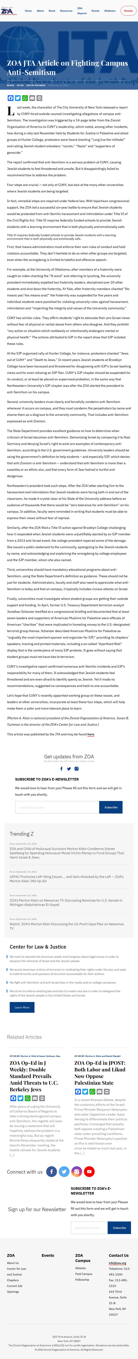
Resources (66, 10)
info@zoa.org (117, 1263)
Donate (128, 10)
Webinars (110, 10)
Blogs (10, 85)
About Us (13, 1263)
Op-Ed (20, 85)
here (91, 734)
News (52, 10)
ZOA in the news (35, 85)
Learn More (22, 1007)
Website (80, 1268)
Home (28, 10)
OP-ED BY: (35, 1056)
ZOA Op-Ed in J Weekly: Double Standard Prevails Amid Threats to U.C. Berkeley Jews (34, 1076)
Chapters (13, 1280)
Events (95, 10)
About (40, 10)
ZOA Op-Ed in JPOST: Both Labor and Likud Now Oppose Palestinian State (99, 1072)
